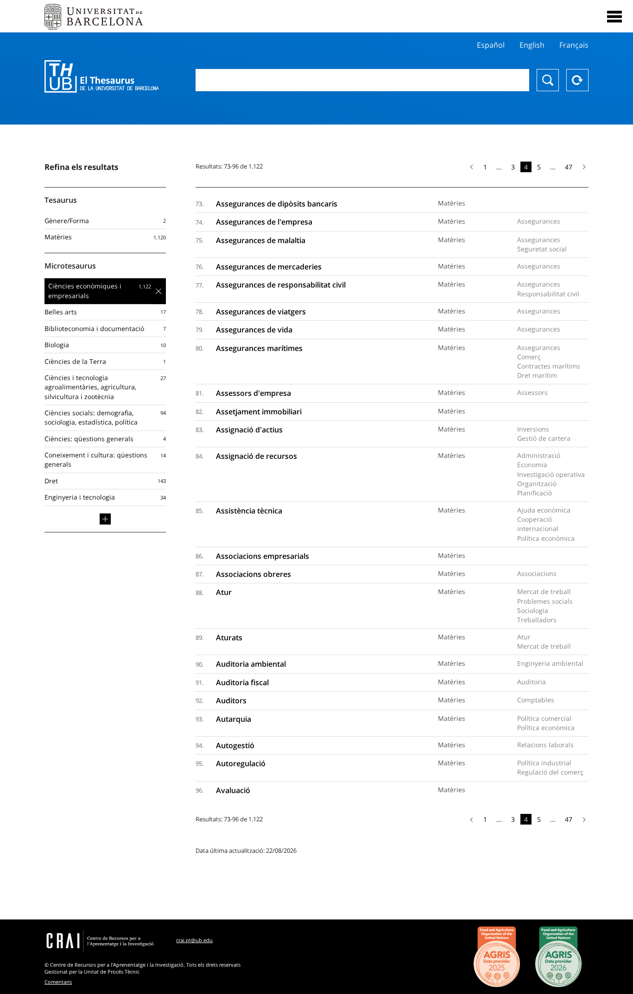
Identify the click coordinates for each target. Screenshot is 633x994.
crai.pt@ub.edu (194, 940)
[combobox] (363, 80)
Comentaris (58, 981)
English (531, 45)
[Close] (614, 17)
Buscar (548, 80)
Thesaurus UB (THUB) (101, 76)
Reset (577, 80)
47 (568, 167)
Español (491, 45)
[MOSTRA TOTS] (105, 519)
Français (574, 45)
